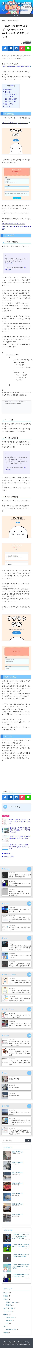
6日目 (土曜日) (11, 101)
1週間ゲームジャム (11, 1302)
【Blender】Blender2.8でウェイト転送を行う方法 (20, 1275)
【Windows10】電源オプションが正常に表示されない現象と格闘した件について (20, 919)
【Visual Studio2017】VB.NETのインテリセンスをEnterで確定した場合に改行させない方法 (20, 1132)
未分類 (5, 1332)
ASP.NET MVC (10, 1317)
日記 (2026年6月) (14, 1087)
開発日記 (8, 1305)
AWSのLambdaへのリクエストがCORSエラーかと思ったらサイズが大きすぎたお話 (19, 1043)
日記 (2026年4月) (17, 1183)
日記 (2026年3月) (17, 1193)
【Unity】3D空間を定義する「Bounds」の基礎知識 (20, 1255)
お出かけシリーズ (11, 1329)
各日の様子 (7, 92)
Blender (5, 1293)
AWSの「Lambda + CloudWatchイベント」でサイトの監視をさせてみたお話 (20, 1062)
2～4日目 (9, 96)
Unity (5, 1299)
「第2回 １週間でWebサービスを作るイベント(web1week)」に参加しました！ (20, 982)
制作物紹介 (7, 89)
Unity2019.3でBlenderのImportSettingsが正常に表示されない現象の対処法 (20, 893)
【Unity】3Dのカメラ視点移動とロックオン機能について (20, 1245)
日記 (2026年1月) (17, 1214)
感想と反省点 (8, 104)
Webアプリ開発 (27, 43)
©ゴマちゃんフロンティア (10, 1344)
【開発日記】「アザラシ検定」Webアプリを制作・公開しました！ (19, 846)
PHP (7, 1323)
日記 (4, 1326)
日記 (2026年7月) (14, 1079)
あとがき (6, 106)
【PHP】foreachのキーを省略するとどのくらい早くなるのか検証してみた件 (20, 1053)
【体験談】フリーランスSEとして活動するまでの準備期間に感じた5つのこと (20, 1025)
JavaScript (9, 1320)
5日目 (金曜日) (11, 99)
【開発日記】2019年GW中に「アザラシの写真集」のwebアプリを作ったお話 (19, 830)
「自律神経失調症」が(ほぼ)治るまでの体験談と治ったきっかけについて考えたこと (19, 1122)
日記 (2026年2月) (17, 1204)
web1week (6, 853)
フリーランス (7, 1311)
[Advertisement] (15, 778)
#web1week (8, 263)
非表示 (12, 85)
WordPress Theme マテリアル (20, 1342)
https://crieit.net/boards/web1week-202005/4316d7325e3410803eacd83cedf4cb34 (16, 226)
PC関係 (5, 1296)
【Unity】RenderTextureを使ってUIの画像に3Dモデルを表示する (20, 1266)
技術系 (5, 1314)
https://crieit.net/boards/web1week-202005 (16, 66)
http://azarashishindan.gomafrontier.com (15, 123)
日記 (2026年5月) (14, 1095)
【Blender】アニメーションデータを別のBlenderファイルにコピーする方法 (20, 1236)
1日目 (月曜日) (11, 94)
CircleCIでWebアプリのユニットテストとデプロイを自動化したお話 (20, 821)
